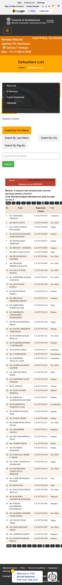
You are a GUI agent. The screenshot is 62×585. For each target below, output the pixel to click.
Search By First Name (17, 130)
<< (13, 203)
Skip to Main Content (14, 6)
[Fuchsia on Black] (58, 6)
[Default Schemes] (53, 5)
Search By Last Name (17, 137)
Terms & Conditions (36, 568)
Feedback (52, 568)
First (8, 203)
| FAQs (31, 11)
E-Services (12, 91)
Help (20, 3)
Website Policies (10, 568)
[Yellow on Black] (55, 6)
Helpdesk (11, 103)
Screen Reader (32, 6)
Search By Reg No (15, 145)
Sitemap (41, 3)
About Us (11, 85)
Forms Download (15, 97)
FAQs (22, 568)
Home (22, 67)
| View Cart (43, 11)
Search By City (49, 137)
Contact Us (29, 3)
